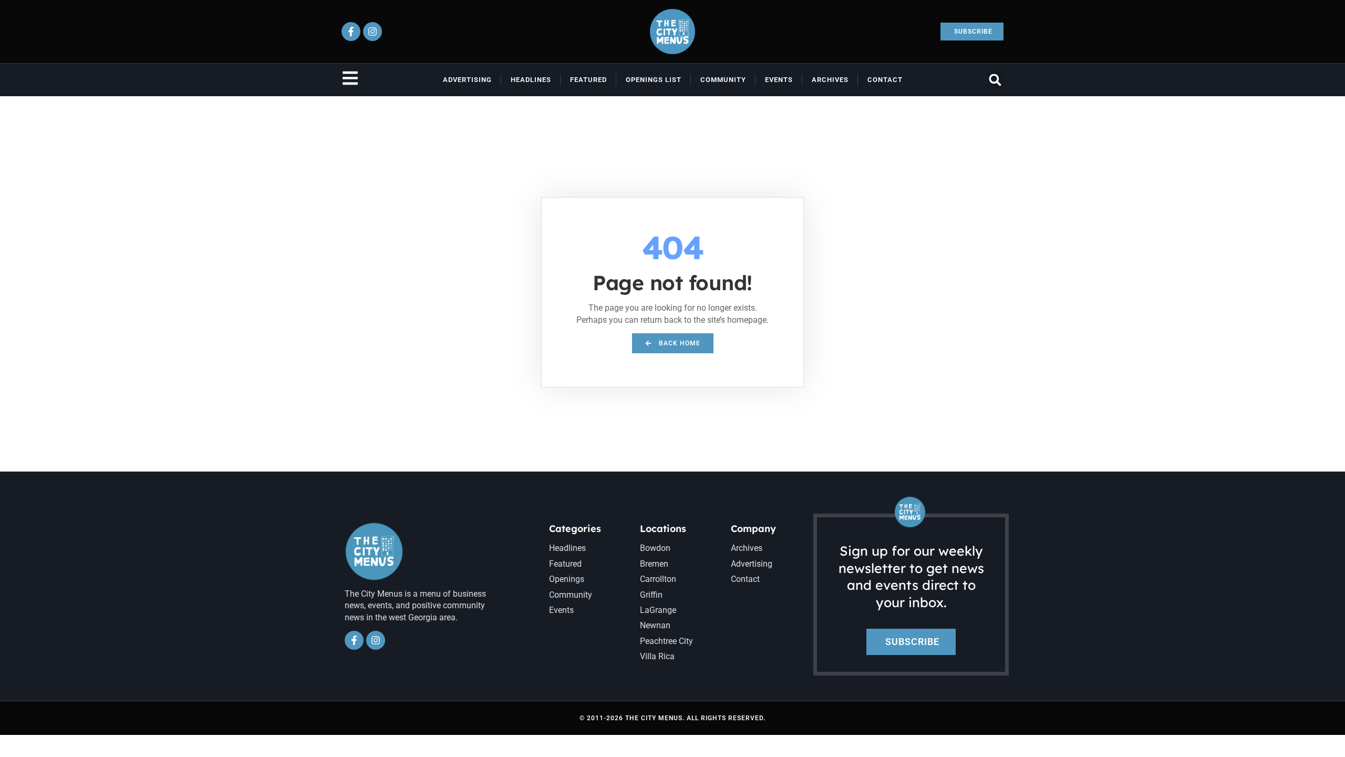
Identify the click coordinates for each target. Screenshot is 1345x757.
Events (779, 80)
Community (723, 80)
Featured (588, 80)
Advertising (467, 80)
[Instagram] (372, 31)
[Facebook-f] (351, 31)
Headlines (531, 80)
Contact (885, 80)
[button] (994, 79)
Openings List (653, 80)
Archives (830, 80)
